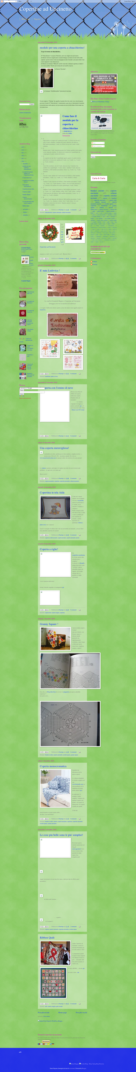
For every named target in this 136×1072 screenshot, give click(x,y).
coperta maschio (110, 211)
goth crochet (104, 231)
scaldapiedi (98, 236)
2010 (22, 161)
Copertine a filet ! (30, 355)
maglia (54, 1006)
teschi (109, 238)
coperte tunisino (102, 227)
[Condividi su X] (44, 210)
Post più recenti (43, 1012)
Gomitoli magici (62, 237)
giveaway (97, 231)
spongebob (112, 236)
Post (94, 143)
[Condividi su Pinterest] (48, 210)
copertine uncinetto (65, 481)
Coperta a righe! (49, 549)
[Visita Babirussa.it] (100, 102)
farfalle (99, 222)
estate (93, 229)
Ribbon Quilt (47, 937)
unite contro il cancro (97, 240)
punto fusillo (106, 234)
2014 (22, 150)
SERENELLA (68, 131)
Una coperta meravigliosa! (54, 448)
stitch (109, 223)
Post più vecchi (81, 1012)
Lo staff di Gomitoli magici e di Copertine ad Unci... (28, 173)
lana (112, 222)
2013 (22, 153)
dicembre (25, 164)
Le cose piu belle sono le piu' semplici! (61, 835)
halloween (93, 232)
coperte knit (48, 612)
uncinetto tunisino (96, 216)
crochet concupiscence (25, 112)
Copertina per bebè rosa (30, 292)
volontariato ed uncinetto (109, 240)
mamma (92, 234)
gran (110, 231)
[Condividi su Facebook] (46, 210)
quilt (94, 211)
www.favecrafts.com (77, 784)
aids (46, 1006)
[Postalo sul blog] (42, 210)
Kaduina (95, 261)
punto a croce (54, 376)
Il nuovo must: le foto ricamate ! (26, 250)
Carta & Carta (25, 255)
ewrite (70, 133)
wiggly (96, 241)
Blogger (84, 1068)
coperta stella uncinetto (102, 220)
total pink (115, 238)
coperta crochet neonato (51, 538)
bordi (92, 213)
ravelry (92, 236)
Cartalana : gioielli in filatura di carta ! (31, 261)
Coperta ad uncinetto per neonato (25, 340)
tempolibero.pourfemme (78, 555)
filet (108, 216)
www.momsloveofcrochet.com (48, 458)
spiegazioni (66, 692)
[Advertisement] (53, 27)
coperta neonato (62, 538)
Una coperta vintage (30, 330)
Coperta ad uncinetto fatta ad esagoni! (30, 366)
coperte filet (113, 209)
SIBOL (113, 223)
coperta (55, 821)
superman (93, 238)
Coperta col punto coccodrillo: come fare (30, 347)
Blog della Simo (51, 692)
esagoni (94, 222)
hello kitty (99, 232)
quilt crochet (59, 1006)
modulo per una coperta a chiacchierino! (62, 47)
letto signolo (112, 232)
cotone (109, 227)
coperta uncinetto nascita (73, 538)
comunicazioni (94, 227)
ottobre (25, 212)
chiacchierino (48, 212)
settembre (25, 215)
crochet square (66, 755)
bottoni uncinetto (100, 225)
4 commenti (73, 819)
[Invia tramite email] (41, 210)
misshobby (81, 500)
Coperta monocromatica (53, 766)
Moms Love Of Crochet (78, 410)
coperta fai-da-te (103, 209)
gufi (114, 231)
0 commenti (73, 258)
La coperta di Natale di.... (30, 311)
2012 (22, 155)
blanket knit (94, 209)
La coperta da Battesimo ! (30, 302)
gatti (108, 222)
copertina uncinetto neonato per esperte (30, 322)
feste (104, 222)
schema (43, 468)
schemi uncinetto (66, 212)
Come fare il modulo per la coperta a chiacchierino (70, 122)
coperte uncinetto (57, 212)
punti (93, 214)
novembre (25, 209)
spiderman (105, 236)
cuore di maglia (108, 213)
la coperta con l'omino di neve (56, 387)
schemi (101, 207)
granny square (74, 755)
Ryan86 (82, 563)
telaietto (98, 238)
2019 (22, 147)
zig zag (101, 241)
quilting (113, 234)
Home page (26, 19)
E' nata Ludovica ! (50, 270)
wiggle (92, 241)
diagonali (115, 227)
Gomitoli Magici (25, 248)
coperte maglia (55, 612)
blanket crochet (49, 755)
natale (115, 213)
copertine (56, 481)
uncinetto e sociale (112, 214)
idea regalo (105, 232)
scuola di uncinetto (101, 214)
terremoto (104, 238)
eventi (98, 229)
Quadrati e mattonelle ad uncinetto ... (30, 375)
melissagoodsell (76, 849)
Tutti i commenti (97, 146)
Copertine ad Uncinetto (45, 8)
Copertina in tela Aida (52, 492)
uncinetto (93, 220)
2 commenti (73, 210)
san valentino (99, 218)
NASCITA (43, 310)
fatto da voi (104, 229)
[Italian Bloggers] (74, 1064)
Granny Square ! (49, 624)
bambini (114, 198)
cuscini (111, 207)
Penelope (61, 210)
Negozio (37, 19)
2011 (22, 158)
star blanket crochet (110, 218)
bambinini (47, 376)
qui (81, 406)
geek (110, 229)
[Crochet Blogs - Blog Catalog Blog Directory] (91, 1064)
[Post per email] (79, 210)
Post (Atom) (46, 1016)
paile (97, 234)
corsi (97, 213)
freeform (113, 216)
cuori (104, 216)
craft (101, 213)
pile (101, 234)
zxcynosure (72, 1068)
